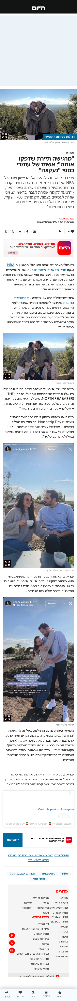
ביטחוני (63, 931)
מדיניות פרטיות (39, 958)
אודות (45, 944)
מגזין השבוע (60, 913)
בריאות (63, 941)
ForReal (27, 908)
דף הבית (43, 924)
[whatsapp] (6, 232)
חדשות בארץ (60, 916)
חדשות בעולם (59, 921)
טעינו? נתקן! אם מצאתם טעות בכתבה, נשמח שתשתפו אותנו (38, 858)
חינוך (65, 936)
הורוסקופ (43, 908)
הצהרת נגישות (40, 963)
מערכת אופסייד (65, 218)
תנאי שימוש (41, 968)
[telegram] (20, 232)
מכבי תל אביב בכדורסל (22, 873)
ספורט (70, 152)
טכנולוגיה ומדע (58, 908)
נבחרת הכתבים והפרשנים (33, 953)
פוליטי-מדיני (60, 956)
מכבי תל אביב (57, 270)
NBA (10, 265)
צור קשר (44, 948)
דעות (46, 913)
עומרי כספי (38, 270)
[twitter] (13, 232)
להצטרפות (13, 840)
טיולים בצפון (48, 873)
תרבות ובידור (41, 898)
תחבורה (63, 951)
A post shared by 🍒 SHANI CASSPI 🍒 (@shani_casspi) (38, 823)
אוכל (46, 903)
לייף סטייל (61, 903)
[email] (34, 232)
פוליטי (64, 926)
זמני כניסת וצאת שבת (35, 929)
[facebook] (27, 232)
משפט (64, 946)
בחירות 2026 (41, 939)
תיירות (28, 903)
